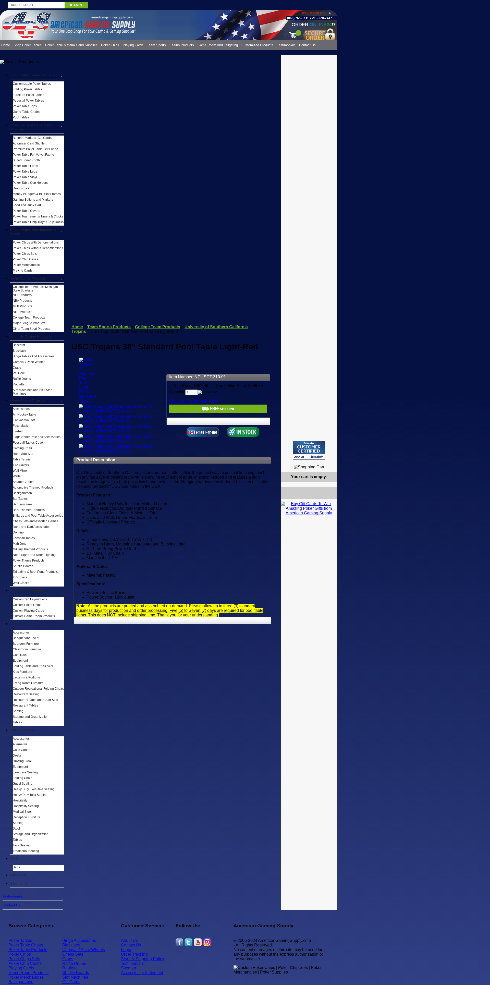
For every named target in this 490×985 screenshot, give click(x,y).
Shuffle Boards (23, 566)
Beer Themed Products (29, 510)
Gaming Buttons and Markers (33, 199)
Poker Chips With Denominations (36, 242)
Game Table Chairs (26, 112)
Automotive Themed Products (33, 487)
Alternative (20, 744)
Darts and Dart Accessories (31, 527)
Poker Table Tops (25, 106)
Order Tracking (134, 954)
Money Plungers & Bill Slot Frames (37, 194)
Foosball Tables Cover (28, 442)
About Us (129, 940)
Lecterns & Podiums (27, 677)
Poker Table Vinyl (25, 177)
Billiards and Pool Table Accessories (38, 515)
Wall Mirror (20, 470)
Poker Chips (110, 45)
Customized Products (257, 45)
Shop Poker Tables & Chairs (32, 75)
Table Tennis (21, 459)
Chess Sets (72, 954)
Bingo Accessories (79, 940)
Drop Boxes (21, 188)
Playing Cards (133, 45)
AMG (14, 859)
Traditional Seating (26, 851)
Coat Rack (20, 655)
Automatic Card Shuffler (29, 143)
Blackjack (19, 350)
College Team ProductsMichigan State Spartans (35, 288)
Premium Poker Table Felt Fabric (35, 149)
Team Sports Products (28, 278)
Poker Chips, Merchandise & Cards (33, 232)
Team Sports (156, 45)
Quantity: (177, 392)
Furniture (17, 624)
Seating (18, 711)
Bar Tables (20, 499)
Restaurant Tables (25, 705)
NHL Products (22, 312)
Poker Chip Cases (25, 259)
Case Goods (21, 750)
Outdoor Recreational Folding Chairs (38, 688)
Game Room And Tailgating (218, 45)
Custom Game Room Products (34, 616)
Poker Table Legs (25, 171)
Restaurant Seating (26, 694)
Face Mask (20, 426)
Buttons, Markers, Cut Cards (32, 138)
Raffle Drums (22, 379)
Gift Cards (18, 875)
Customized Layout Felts (30, 599)
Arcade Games (23, 482)
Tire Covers (21, 465)
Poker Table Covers (26, 211)
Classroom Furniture (27, 649)
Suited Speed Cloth (26, 160)
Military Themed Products (30, 549)
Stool (16, 828)
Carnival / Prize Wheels (29, 362)
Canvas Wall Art (24, 420)
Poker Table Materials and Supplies (71, 45)
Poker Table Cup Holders (30, 183)
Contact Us (307, 45)
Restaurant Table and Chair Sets (35, 700)
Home (5, 45)
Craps (17, 367)
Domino (18, 532)
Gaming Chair (22, 448)
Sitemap (128, 968)
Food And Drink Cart (27, 205)
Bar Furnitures (22, 504)
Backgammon (22, 493)
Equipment (20, 660)
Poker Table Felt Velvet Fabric (33, 154)
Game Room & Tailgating (30, 400)
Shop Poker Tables (28, 45)
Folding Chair (22, 778)
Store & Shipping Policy (142, 959)
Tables (17, 722)
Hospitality (20, 800)
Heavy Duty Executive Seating (34, 789)
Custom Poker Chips (27, 605)
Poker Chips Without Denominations (38, 248)
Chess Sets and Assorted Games (35, 521)
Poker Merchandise (26, 265)
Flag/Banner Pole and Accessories (36, 437)
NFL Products (22, 295)
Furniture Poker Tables (28, 95)
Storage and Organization (30, 717)
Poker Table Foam (25, 166)
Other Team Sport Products (31, 329)
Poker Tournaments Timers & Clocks (38, 216)
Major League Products (29, 323)
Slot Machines (75, 977)
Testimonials (286, 45)
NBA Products (22, 300)
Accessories (21, 409)
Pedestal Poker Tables (28, 100)
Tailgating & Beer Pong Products (35, 572)
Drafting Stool (22, 761)
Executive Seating (25, 772)
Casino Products (181, 45)
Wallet (17, 476)
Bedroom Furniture (26, 644)
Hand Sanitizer (23, 454)
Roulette (18, 384)
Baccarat (19, 345)
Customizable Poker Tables (32, 84)
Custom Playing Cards (28, 610)
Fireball (18, 431)
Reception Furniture (26, 817)
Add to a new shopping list (193, 401)
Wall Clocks (21, 583)
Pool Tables (21, 117)
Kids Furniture (22, 672)
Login (126, 949)
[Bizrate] (330, 462)
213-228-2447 (321, 18)
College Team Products (29, 317)
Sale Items (18, 883)
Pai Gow (18, 373)
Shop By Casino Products (30, 336)
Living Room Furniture (28, 683)
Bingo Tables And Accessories (33, 356)
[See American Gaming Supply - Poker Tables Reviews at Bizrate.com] (309, 450)
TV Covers (20, 577)
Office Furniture (22, 730)
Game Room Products (28, 972)
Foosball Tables (24, 538)
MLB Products (22, 306)
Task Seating (22, 845)
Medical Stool (22, 811)
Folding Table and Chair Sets (33, 666)
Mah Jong (20, 543)
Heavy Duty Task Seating (30, 795)
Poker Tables (20, 940)
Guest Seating (22, 783)
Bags (16, 867)
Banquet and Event (26, 638)
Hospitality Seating (26, 806)
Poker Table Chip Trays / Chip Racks (38, 222)
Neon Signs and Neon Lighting (34, 555)
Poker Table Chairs (25, 945)
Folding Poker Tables (27, 89)
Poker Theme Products (28, 560)
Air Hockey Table (24, 414)
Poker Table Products (27, 949)
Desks (17, 755)
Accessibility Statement (142, 972)
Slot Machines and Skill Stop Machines (32, 391)
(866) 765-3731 (298, 18)
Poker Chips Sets (25, 254)
